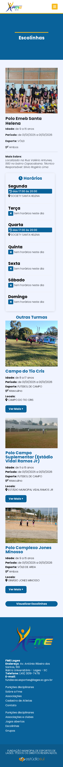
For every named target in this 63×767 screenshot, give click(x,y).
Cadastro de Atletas (18, 700)
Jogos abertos (15, 721)
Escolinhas (12, 726)
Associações (13, 696)
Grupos (10, 730)
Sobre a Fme (13, 691)
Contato (10, 705)
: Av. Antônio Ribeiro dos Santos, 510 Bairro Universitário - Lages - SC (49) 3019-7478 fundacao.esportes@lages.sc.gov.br (29, 670)
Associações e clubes (19, 717)
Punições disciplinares (19, 687)
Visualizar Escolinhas (31, 604)
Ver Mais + (16, 409)
